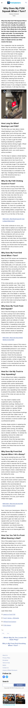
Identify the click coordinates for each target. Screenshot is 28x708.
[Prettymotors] (14, 3)
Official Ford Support (9, 621)
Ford (8, 633)
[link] (5, 696)
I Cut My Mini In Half (9, 696)
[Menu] (2, 3)
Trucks (14, 15)
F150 (3, 633)
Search (19, 685)
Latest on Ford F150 (9, 614)
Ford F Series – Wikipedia (11, 618)
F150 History (7, 625)
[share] (12, 695)
